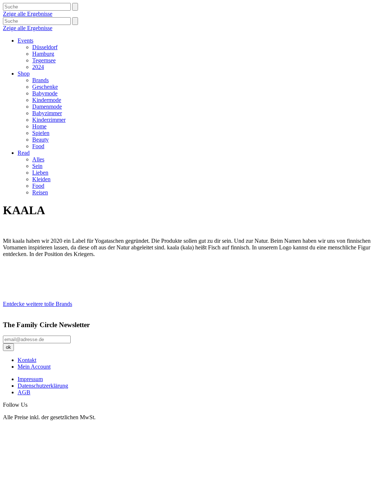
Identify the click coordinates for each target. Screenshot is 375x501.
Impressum (30, 379)
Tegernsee (44, 60)
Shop (24, 73)
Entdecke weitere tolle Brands (37, 304)
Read (24, 153)
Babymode (44, 93)
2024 (38, 67)
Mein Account (34, 366)
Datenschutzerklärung (43, 386)
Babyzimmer (47, 113)
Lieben (40, 172)
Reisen (40, 192)
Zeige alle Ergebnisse (27, 14)
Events (25, 40)
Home (39, 126)
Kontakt (27, 360)
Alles (38, 159)
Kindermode (46, 100)
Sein (37, 166)
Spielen (40, 133)
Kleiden (41, 179)
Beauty (40, 139)
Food (38, 146)
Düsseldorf (44, 47)
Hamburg (43, 54)
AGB (24, 392)
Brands (40, 80)
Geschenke (45, 87)
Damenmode (47, 106)
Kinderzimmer (49, 120)
